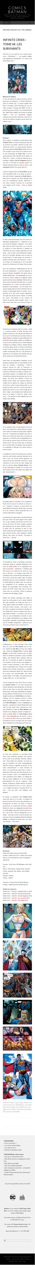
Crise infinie (28, 1105)
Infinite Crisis (23, 1107)
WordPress (27, 1256)
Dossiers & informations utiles (13, 1150)
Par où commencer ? (10, 1143)
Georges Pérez (15, 1107)
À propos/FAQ (14, 1183)
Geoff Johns (6, 1107)
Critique (12, 1102)
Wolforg (22, 1261)
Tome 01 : (20, 891)
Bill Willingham (20, 1105)
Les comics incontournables (12, 1145)
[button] (17, 1240)
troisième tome (23, 162)
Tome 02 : (19, 893)
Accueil (7, 1183)
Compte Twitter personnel (12, 1172)
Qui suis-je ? (8, 1156)
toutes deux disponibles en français (21, 691)
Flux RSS (27, 1183)
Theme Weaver (25, 1259)
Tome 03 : (20, 896)
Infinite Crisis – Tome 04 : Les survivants (15, 44)
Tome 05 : (18, 900)
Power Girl (19, 1109)
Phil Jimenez (12, 1109)
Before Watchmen (17, 1165)
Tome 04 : (19, 898)
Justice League (19, 1102)
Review (26, 1102)
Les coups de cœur (10, 1147)
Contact (21, 1183)
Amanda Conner (10, 1105)
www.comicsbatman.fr (12, 1231)
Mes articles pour (11, 1163)
